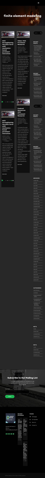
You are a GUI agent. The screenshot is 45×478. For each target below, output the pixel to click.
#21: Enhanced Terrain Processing (37, 84)
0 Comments (6, 141)
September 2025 (37, 206)
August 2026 (36, 180)
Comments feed (37, 334)
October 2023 (36, 222)
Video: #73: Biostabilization (36, 53)
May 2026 (35, 188)
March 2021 (36, 274)
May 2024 (35, 219)
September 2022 (37, 237)
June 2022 (35, 243)
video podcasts (36, 318)
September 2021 (37, 258)
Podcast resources (37, 313)
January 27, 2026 (5, 56)
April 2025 (35, 209)
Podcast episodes (37, 310)
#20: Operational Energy (37, 89)
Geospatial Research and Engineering (37, 300)
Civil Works (4, 58)
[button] (38, 3)
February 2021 (36, 277)
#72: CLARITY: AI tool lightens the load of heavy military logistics (38, 60)
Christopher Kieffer (6, 57)
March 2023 (36, 232)
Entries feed (36, 331)
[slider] (12, 103)
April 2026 (35, 190)
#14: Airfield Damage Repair (38, 92)
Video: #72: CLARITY (37, 56)
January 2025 (36, 211)
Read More (4, 95)
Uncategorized (36, 315)
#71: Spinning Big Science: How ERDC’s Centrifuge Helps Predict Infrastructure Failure (25, 451)
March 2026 (36, 193)
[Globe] (11, 434)
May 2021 (35, 269)
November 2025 (37, 203)
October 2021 (36, 256)
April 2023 (35, 230)
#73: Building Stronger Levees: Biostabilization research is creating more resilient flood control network (38, 48)
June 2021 (35, 266)
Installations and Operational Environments (37, 304)
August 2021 (36, 261)
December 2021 (36, 253)
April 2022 (35, 245)
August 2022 (36, 240)
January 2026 (36, 198)
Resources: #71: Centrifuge (37, 65)
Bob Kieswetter (36, 95)
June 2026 (35, 185)
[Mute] (11, 102)
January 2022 (36, 251)
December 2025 (36, 201)
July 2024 (35, 217)
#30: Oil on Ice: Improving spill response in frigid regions (38, 79)
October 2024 (36, 214)
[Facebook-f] (6, 434)
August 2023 (36, 224)
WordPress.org (36, 336)
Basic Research (36, 290)
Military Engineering (37, 307)
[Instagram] (9, 434)
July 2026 (35, 183)
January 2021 (36, 279)
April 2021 (35, 271)
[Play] (2, 102)
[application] (7, 102)
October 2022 (36, 235)
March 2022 (36, 248)
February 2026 (36, 196)
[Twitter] (8, 434)
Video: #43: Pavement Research (22, 42)
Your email (7, 389)
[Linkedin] (13, 434)
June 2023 (35, 227)
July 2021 (35, 264)
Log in (35, 328)
